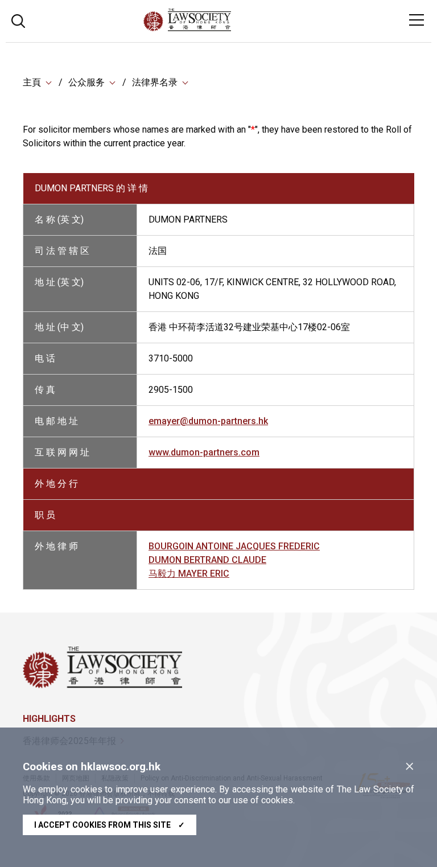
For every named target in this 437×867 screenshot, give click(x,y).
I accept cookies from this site (109, 824)
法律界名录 (155, 82)
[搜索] (18, 19)
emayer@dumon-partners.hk (208, 421)
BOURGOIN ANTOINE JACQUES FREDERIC (234, 546)
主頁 (32, 82)
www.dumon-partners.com (204, 452)
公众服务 (86, 82)
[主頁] (218, 28)
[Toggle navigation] (416, 20)
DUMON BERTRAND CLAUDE (207, 559)
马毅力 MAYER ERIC (189, 573)
